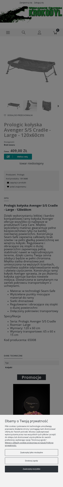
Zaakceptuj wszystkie (31, 469)
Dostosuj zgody (31, 461)
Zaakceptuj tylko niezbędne (31, 452)
